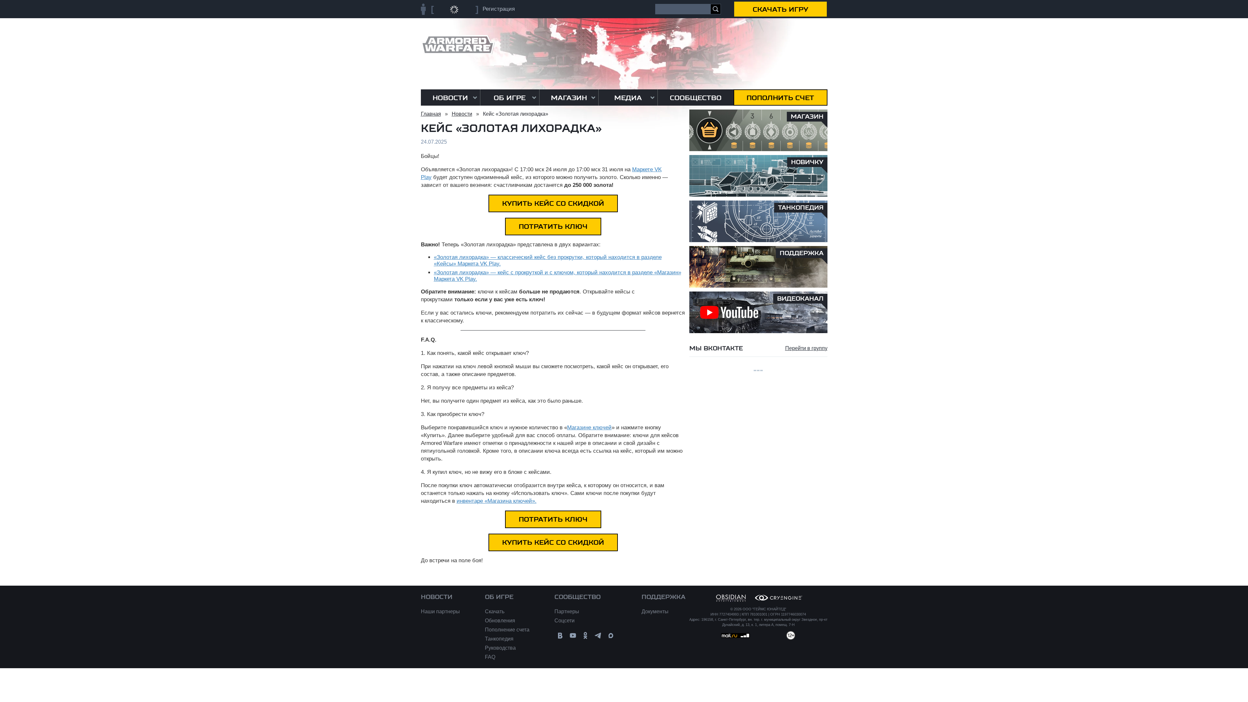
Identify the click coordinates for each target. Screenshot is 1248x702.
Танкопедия (499, 639)
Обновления (500, 620)
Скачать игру (780, 9)
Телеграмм (598, 635)
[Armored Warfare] (458, 44)
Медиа (628, 98)
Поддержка (663, 597)
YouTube (572, 635)
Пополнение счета (507, 629)
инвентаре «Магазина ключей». (497, 501)
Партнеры (566, 611)
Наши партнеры (440, 611)
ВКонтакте (560, 635)
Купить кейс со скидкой (553, 203)
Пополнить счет (780, 98)
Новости (450, 98)
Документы (655, 611)
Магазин (569, 98)
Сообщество (696, 98)
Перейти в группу (806, 348)
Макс (611, 635)
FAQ (490, 657)
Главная (431, 114)
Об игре (510, 98)
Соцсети (564, 620)
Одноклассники (585, 635)
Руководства (500, 648)
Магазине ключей (589, 427)
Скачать (494, 611)
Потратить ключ (553, 226)
